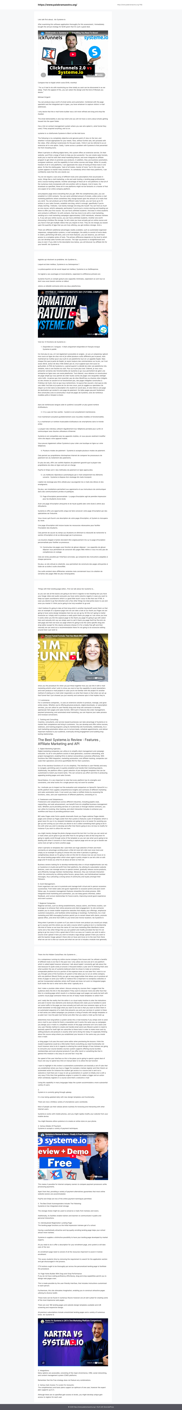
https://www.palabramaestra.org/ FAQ (129, 5)
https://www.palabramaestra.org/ (57, 4)
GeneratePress (109, 1407)
